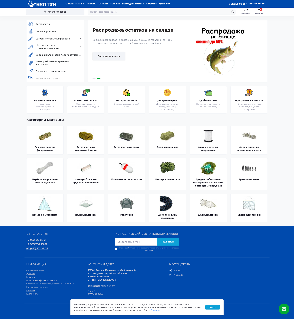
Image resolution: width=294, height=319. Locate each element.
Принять (212, 307)
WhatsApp (178, 275)
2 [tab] (98, 78)
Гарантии (115, 4)
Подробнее (104, 65)
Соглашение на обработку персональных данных (148, 248)
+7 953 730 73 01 (36, 244)
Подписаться (168, 242)
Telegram (177, 270)
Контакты (91, 4)
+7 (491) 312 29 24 (37, 248)
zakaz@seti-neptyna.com (101, 285)
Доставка (103, 4)
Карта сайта (32, 294)
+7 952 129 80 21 (36, 240)
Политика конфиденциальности (41, 280)
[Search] (233, 12)
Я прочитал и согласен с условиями (149, 249)
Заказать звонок (257, 4)
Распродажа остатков (133, 4)
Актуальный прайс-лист (158, 4)
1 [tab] (94, 78)
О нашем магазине (75, 4)
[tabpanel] (178, 51)
